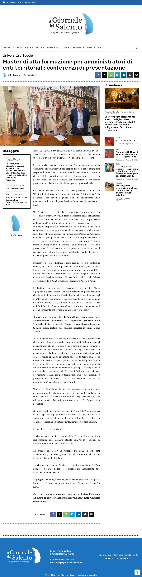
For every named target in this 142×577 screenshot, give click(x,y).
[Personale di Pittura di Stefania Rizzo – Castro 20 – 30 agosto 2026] (109, 153)
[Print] (130, 75)
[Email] (136, 75)
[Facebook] (137, 2)
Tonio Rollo (120, 144)
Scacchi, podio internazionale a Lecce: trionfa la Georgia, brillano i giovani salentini (127, 190)
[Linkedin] (123, 75)
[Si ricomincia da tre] (109, 141)
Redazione (15, 75)
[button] (135, 47)
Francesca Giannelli (128, 112)
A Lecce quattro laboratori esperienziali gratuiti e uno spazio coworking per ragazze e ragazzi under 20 (127, 171)
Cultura (118, 164)
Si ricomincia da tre (15, 188)
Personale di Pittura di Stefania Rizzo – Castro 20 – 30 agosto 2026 (16, 201)
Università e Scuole (18, 55)
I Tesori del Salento (13, 159)
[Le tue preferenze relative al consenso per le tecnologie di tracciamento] (137, 572)
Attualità (119, 183)
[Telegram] (117, 75)
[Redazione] (5, 75)
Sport (8, 185)
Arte (7, 194)
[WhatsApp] (111, 75)
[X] (104, 75)
